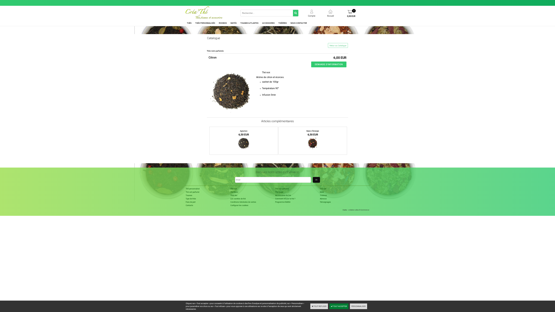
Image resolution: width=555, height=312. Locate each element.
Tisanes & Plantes (249, 23)
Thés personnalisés (205, 23)
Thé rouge (279, 192)
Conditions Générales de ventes (243, 202)
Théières (282, 23)
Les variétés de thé (238, 199)
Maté (322, 192)
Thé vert (323, 189)
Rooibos (223, 23)
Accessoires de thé (283, 195)
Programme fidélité (282, 202)
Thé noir (233, 189)
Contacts (189, 205)
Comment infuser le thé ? (285, 199)
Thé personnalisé (193, 189)
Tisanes (189, 195)
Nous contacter (299, 23)
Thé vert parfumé (192, 192)
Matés (234, 23)
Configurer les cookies (239, 205)
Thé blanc (234, 192)
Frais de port (191, 202)
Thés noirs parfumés (215, 51)
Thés (189, 23)
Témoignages (325, 202)
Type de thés (191, 199)
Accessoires (268, 23)
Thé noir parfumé (282, 189)
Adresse (323, 199)
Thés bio (233, 195)
